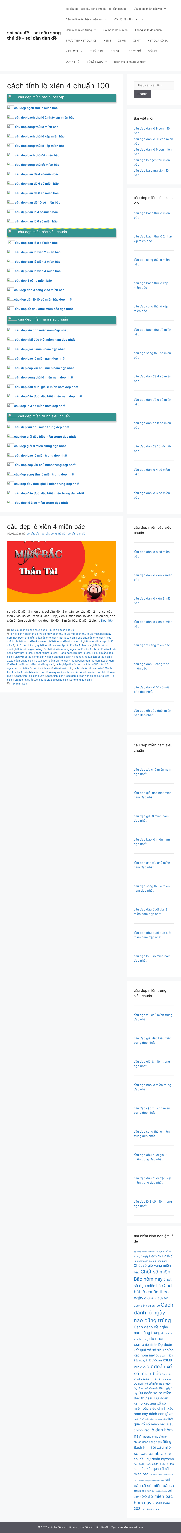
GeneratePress (133, 1527)
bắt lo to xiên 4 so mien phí (35, 641)
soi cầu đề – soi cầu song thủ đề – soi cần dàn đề (96, 8)
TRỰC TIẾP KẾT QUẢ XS (81, 40)
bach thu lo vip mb (63, 633)
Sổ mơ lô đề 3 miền (115, 30)
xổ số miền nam (151, 1509)
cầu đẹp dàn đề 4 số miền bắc (37, 174)
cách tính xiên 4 (56, 675)
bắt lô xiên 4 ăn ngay (27, 645)
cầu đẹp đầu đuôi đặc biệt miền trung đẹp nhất (49, 493)
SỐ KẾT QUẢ (95, 61)
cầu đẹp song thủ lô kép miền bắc (40, 146)
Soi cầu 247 (165, 1454)
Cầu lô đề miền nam (126, 19)
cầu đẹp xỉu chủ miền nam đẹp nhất (41, 330)
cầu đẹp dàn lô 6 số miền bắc (36, 221)
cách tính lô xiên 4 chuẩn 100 (90, 668)
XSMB (107, 40)
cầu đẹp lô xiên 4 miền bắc (46, 526)
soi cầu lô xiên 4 (60, 679)
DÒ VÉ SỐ (135, 51)
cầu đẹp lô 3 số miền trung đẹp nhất (41, 502)
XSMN (122, 40)
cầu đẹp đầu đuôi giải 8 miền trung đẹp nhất (47, 484)
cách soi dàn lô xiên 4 (26, 668)
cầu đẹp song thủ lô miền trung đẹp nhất (44, 474)
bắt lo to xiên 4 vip (95, 641)
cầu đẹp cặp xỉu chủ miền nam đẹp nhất (44, 368)
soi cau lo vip (42, 679)
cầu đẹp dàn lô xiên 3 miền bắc (37, 261)
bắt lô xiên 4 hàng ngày (62, 649)
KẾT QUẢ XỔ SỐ (158, 40)
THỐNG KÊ (97, 51)
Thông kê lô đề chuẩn (148, 30)
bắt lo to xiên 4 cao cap (73, 637)
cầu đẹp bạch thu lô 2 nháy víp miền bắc (44, 117)
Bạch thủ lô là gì (161, 1256)
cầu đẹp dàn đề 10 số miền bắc (37, 202)
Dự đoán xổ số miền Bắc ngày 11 (154, 1383)
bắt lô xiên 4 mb (86, 649)
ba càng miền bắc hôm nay (146, 1252)
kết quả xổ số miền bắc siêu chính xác (153, 1424)
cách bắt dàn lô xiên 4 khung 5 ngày (68, 656)
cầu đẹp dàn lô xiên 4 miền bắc (38, 271)
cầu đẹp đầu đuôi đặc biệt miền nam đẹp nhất (48, 396)
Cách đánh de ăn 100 (147, 1305)
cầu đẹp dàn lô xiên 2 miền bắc (37, 252)
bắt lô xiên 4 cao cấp (52, 645)
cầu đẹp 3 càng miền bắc (33, 280)
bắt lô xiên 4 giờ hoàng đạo (31, 649)
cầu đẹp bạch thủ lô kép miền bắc (40, 136)
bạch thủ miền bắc (29, 637)
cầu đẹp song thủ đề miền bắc (37, 164)
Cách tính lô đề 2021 (157, 1298)
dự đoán (151, 1345)
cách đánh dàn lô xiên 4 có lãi (60, 660)
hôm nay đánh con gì (151, 1414)
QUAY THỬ (73, 61)
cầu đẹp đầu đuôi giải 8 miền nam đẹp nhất (46, 387)
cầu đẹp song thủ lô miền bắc (36, 127)
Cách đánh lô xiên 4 (90, 660)
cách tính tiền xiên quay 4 (31, 675)
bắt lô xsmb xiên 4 (35, 656)
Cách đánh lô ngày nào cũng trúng (153, 1312)
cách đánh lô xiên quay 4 (39, 664)
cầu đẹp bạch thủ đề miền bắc (37, 155)
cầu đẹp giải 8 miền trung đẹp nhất (40, 446)
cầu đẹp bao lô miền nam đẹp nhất (40, 358)
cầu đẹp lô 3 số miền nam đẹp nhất (40, 406)
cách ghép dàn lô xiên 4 (69, 664)
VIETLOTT (72, 51)
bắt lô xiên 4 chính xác (79, 645)
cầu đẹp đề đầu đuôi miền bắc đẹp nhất (44, 309)
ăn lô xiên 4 (18, 633)
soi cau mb (160, 1447)
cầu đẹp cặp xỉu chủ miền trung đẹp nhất (45, 465)
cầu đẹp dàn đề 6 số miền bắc (37, 183)
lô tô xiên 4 (105, 675)
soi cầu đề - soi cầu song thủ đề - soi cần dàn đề (34, 35)
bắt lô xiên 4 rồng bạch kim (61, 652)
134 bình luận (19, 683)
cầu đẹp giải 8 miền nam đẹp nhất (40, 349)
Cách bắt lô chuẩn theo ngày (154, 1291)
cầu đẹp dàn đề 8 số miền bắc (37, 193)
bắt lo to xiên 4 (50, 637)
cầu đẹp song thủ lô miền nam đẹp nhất (44, 377)
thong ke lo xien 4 (81, 679)
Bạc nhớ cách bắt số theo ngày (150, 1261)
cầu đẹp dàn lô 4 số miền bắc (36, 212)
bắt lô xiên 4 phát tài (32, 652)
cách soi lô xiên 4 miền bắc (56, 668)
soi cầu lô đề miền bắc (160, 1474)
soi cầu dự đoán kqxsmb (154, 1459)
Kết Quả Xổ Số (161, 1419)
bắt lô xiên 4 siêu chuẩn (92, 652)
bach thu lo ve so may (38, 633)
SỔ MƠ (152, 51)
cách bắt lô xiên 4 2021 (28, 660)
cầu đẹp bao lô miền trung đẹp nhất (41, 455)
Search (142, 94)
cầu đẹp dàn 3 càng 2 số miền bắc (39, 290)
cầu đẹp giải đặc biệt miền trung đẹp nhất (45, 436)
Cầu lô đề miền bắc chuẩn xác (84, 19)
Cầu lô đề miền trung (79, 30)
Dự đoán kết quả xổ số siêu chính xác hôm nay (154, 1350)
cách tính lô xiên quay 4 (48, 672)
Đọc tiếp (107, 620)
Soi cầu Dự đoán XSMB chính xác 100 (154, 1464)
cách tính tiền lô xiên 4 (76, 672)
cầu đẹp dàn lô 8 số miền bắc (36, 243)
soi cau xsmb (147, 1453)
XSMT (137, 40)
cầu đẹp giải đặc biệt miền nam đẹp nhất (45, 339)
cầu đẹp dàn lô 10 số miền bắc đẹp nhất (43, 299)
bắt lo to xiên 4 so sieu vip (67, 641)
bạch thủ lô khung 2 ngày (129, 61)
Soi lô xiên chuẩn (159, 1491)
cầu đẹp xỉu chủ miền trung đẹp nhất (42, 427)
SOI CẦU (116, 51)
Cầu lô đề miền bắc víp (148, 8)
